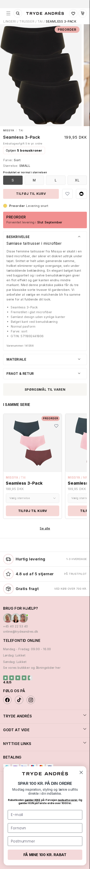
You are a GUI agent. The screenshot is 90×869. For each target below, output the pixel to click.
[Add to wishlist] (67, 194)
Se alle (45, 528)
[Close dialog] (81, 772)
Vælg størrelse (19, 498)
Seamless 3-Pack (61, 21)
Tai (21, 130)
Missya (8, 130)
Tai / (41, 21)
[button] (8, 13)
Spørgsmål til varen (45, 389)
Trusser (26, 21)
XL (77, 180)
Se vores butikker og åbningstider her (31, 667)
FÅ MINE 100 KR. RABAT (44, 855)
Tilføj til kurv (32, 511)
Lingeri (9, 21)
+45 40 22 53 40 (15, 626)
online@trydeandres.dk (20, 631)
